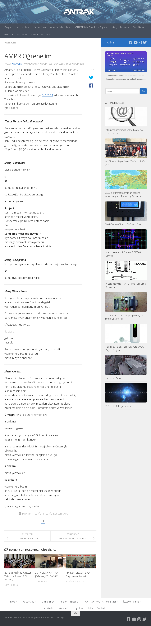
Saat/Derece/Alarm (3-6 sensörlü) (123, 224)
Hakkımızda (21, 27)
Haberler (10, 42)
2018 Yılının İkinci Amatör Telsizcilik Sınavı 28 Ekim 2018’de (17, 576)
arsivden (17, 63)
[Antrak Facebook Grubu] (130, 42)
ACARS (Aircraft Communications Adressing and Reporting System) (123, 194)
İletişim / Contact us (41, 34)
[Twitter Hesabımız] (145, 42)
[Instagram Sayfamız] (140, 42)
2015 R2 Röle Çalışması (118, 406)
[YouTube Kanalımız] (135, 42)
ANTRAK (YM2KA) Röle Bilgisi (89, 27)
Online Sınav (39, 27)
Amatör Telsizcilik (59, 27)
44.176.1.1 (47, 95)
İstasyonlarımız (119, 27)
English (20, 34)
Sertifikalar (138, 27)
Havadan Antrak (114, 378)
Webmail (8, 34)
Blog (6, 27)
